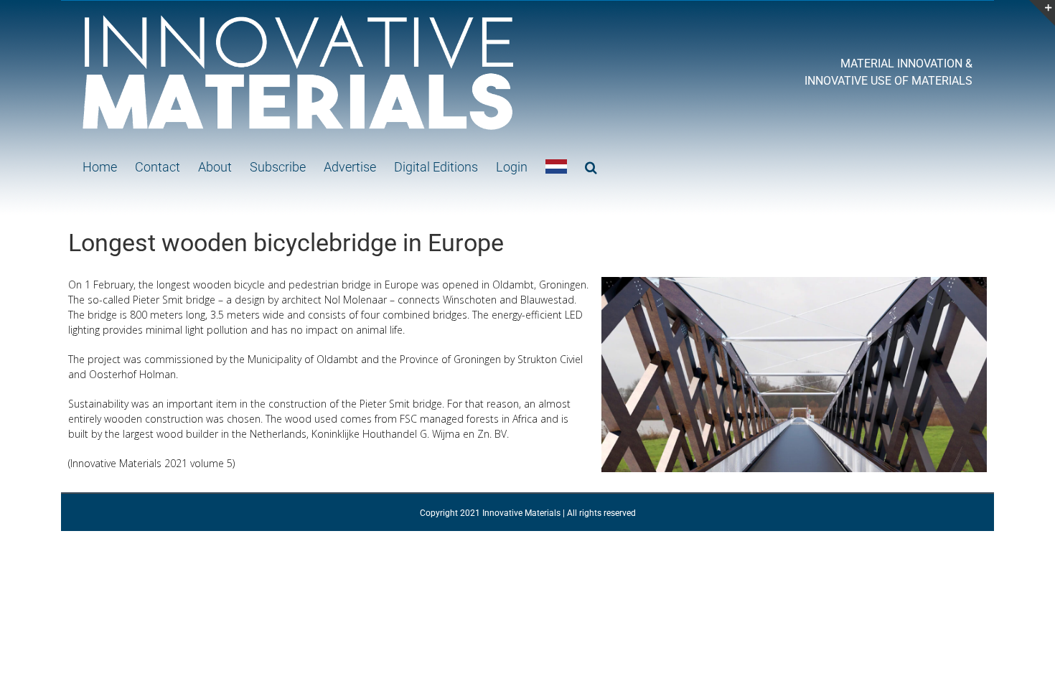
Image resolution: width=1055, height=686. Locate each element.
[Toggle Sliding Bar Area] (1042, 13)
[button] (591, 166)
